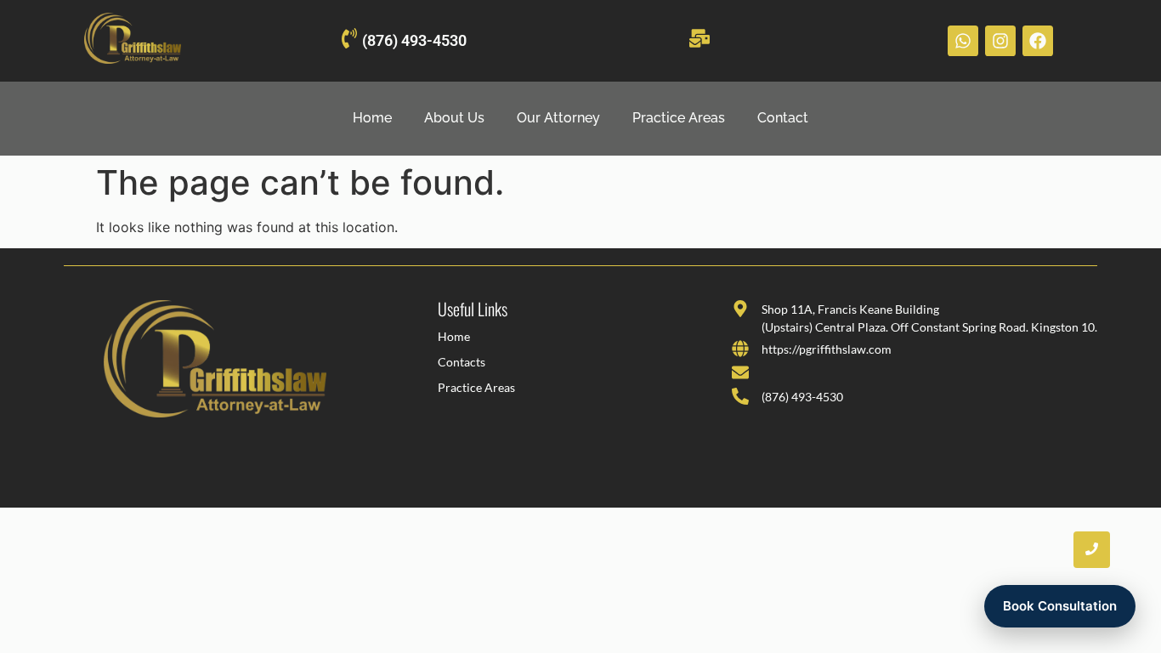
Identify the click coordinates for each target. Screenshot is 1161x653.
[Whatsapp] (963, 41)
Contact (782, 118)
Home (372, 118)
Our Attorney (558, 118)
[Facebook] (1037, 41)
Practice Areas (678, 118)
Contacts (461, 362)
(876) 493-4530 (414, 40)
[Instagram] (1000, 41)
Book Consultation (1060, 606)
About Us (454, 118)
